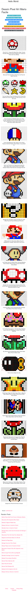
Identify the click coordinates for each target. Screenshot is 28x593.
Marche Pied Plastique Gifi (8, 566)
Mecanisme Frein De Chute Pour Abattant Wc (12, 535)
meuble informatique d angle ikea (14, 17)
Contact (12, 588)
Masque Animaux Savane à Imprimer (10, 571)
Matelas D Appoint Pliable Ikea (9, 522)
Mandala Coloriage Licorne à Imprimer (10, 555)
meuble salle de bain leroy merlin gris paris (14, 26)
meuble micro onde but (14, 22)
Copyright (14, 590)
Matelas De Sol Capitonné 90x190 (9, 569)
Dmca (6, 588)
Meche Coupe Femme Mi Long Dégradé (11, 552)
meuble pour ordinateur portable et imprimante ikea (14, 28)
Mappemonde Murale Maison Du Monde (11, 537)
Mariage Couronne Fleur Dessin (9, 543)
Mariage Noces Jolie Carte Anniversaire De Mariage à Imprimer (14, 531)
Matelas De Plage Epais (7, 540)
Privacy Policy (19, 588)
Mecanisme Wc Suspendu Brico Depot (10, 519)
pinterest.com (9, 510)
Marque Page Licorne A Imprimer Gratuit (11, 545)
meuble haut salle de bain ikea (14, 24)
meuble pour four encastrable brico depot (14, 30)
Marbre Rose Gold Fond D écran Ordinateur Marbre (13, 517)
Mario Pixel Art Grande (7, 563)
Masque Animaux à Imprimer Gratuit (10, 525)
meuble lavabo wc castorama (14, 15)
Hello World (13, 1)
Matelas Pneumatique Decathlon (9, 558)
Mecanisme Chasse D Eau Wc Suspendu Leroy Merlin (12, 549)
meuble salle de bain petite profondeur (14, 19)
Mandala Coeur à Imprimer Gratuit (9, 528)
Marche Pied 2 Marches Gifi (8, 561)
